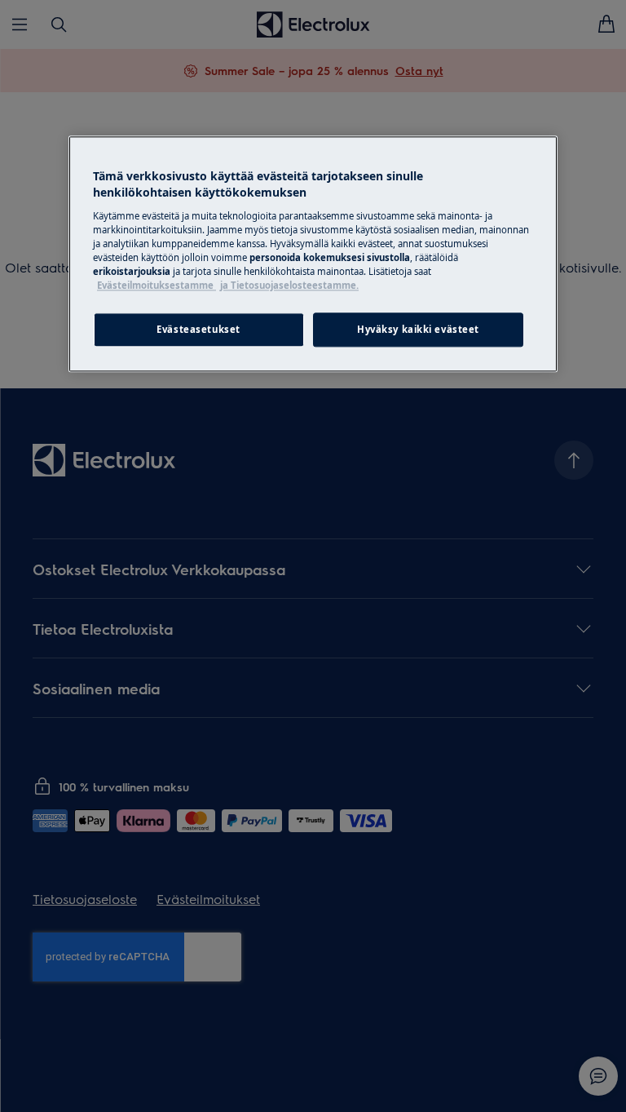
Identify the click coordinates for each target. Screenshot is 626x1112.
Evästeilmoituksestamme (156, 285)
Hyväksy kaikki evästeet (418, 329)
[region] (313, 254)
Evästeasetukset (198, 329)
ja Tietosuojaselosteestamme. (289, 285)
